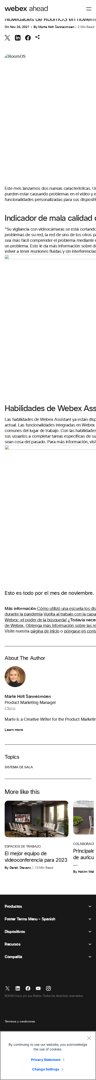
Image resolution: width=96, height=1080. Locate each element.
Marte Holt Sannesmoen (56, 27)
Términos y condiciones (20, 1021)
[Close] (89, 1038)
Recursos (12, 944)
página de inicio (45, 631)
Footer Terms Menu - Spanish (30, 919)
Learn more (14, 729)
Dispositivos (15, 931)
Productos (13, 906)
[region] (48, 1055)
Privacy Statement (45, 1060)
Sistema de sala (19, 767)
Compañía (13, 956)
